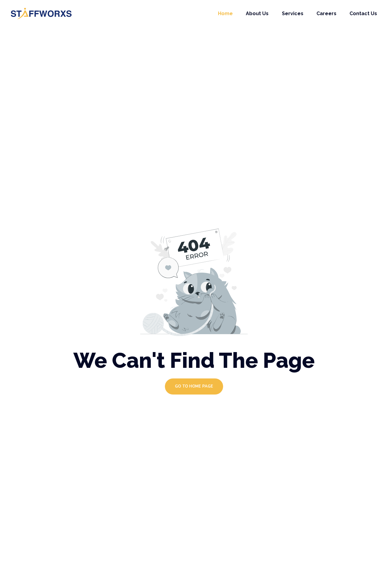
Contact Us (363, 13)
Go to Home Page (194, 386)
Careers (326, 13)
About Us (257, 13)
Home (225, 13)
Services (292, 13)
